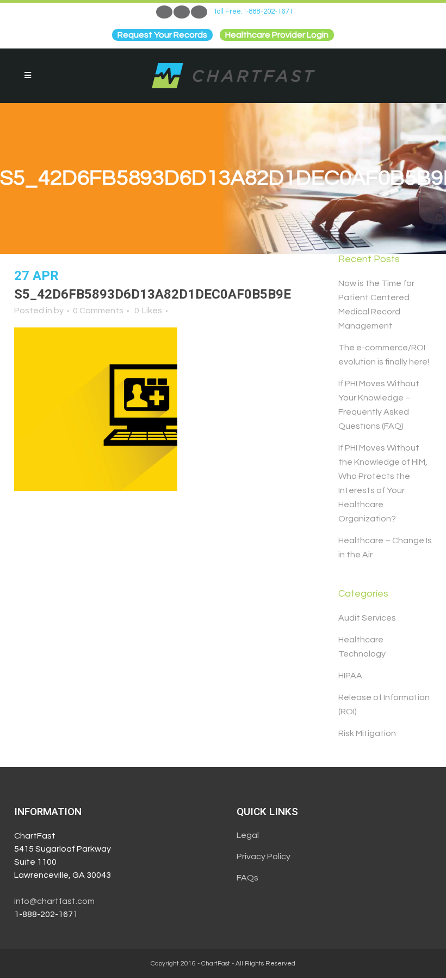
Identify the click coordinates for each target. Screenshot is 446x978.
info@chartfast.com (54, 901)
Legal (248, 835)
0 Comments (98, 310)
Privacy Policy (263, 856)
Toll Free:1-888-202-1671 (253, 11)
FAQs (247, 877)
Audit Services (367, 617)
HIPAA (350, 675)
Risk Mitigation (367, 733)
